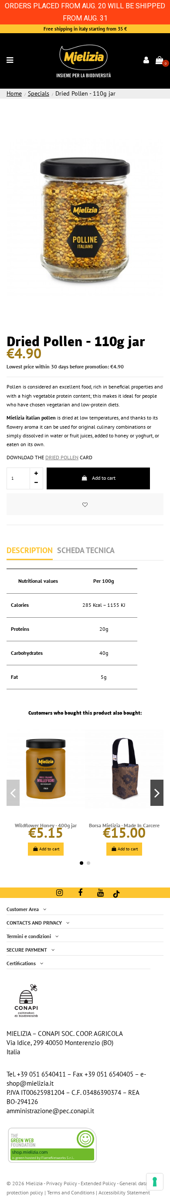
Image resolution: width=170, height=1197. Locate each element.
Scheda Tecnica (86, 550)
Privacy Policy (61, 1183)
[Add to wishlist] (85, 504)
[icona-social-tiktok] (116, 893)
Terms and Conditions (71, 1192)
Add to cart (104, 478)
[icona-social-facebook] (80, 892)
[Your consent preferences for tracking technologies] (154, 1181)
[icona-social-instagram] (59, 892)
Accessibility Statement (124, 1192)
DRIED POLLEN (61, 457)
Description (30, 550)
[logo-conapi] (26, 1000)
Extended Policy (99, 1183)
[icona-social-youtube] (100, 892)
